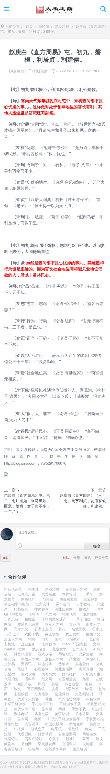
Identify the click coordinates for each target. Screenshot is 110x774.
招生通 (33, 589)
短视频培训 (84, 693)
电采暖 (56, 728)
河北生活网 (64, 668)
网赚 (61, 708)
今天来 (54, 738)
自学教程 (83, 603)
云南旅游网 (67, 733)
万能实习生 (91, 673)
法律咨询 (48, 643)
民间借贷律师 (69, 698)
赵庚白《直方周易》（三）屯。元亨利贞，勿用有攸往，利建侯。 (83, 500)
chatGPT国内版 (74, 643)
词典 (45, 639)
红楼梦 (19, 728)
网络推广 (28, 599)
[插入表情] (19, 545)
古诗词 (74, 623)
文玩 (96, 643)
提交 (97, 546)
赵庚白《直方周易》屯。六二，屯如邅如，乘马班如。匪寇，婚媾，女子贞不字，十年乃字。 (27, 503)
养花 (61, 628)
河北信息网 (64, 608)
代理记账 (24, 733)
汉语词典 (32, 723)
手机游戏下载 (70, 703)
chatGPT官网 (15, 648)
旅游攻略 (90, 614)
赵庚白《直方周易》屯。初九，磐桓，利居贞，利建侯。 (54, 29)
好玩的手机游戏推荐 (64, 718)
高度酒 (74, 658)
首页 (29, 26)
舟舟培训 (41, 693)
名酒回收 (79, 628)
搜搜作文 (93, 633)
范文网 (50, 614)
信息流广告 (26, 593)
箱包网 (33, 748)
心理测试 (69, 743)
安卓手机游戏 (15, 703)
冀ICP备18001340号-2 (66, 766)
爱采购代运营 (28, 623)
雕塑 (86, 678)
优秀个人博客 (28, 698)
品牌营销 (86, 653)
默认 (66, 557)
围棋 (58, 639)
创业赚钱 (62, 693)
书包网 (26, 743)
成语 (54, 688)
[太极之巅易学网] (54, 8)
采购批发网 (47, 743)
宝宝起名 (90, 599)
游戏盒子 (38, 728)
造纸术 (63, 663)
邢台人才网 (54, 658)
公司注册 (80, 648)
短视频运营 (67, 678)
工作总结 (11, 618)
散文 (17, 688)
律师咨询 (41, 608)
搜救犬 (84, 608)
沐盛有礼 (93, 658)
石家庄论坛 (33, 738)
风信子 (22, 668)
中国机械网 (54, 723)
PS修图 (47, 599)
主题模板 (21, 693)
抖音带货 (45, 733)
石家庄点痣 (43, 628)
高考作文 (21, 628)
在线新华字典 (56, 748)
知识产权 (24, 683)
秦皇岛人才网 (76, 589)
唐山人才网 (13, 639)
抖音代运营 (13, 589)
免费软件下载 (24, 708)
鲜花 (88, 728)
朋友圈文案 (68, 599)
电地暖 (87, 743)
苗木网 (46, 708)
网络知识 (65, 653)
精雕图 (30, 618)
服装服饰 (21, 608)
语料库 (33, 614)
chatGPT (75, 639)
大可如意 (48, 673)
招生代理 (69, 614)
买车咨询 (63, 603)
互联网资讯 (36, 688)
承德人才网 (30, 658)
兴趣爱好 (82, 663)
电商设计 (42, 603)
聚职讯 (26, 663)
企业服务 (28, 643)
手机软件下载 (42, 703)
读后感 (94, 639)
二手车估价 (82, 618)
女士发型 (72, 633)
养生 (48, 698)
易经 (7, 593)
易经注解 (62, 26)
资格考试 (21, 713)
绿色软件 (93, 698)
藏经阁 (43, 26)
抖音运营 (71, 683)
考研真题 (86, 668)
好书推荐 (69, 673)
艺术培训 (82, 713)
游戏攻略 (52, 589)
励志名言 (39, 648)
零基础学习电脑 (16, 603)
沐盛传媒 (45, 663)
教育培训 (69, 593)
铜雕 (31, 639)
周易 (96, 589)
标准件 (70, 738)
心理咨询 (41, 668)
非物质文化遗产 (54, 618)
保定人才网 (54, 623)
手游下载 (79, 708)
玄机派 (9, 643)
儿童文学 (59, 648)
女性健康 (76, 723)
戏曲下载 (32, 633)
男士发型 (52, 633)
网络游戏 (89, 733)
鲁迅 (86, 738)
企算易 (9, 663)
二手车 (87, 593)
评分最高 (101, 557)
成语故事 (71, 688)
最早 (77, 557)
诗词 (88, 688)
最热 (88, 557)
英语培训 (62, 713)
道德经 (73, 728)
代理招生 (48, 593)
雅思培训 (80, 748)
